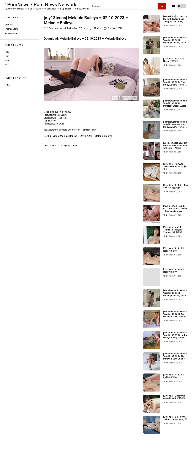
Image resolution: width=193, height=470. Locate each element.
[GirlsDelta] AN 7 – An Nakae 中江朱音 (173, 59)
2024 (7, 60)
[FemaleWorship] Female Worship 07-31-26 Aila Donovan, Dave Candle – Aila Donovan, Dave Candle (175, 358)
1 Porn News (53, 28)
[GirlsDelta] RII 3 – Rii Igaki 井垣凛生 (173, 270)
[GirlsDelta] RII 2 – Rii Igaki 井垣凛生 (173, 376)
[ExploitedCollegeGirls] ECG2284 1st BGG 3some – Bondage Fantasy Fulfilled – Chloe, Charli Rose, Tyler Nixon (175, 211)
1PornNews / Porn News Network (40, 4)
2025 (7, 56)
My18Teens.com (58, 118)
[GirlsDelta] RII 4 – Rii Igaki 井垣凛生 (173, 249)
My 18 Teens (80, 28)
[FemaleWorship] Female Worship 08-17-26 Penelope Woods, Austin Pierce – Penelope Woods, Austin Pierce (175, 106)
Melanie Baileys (67, 28)
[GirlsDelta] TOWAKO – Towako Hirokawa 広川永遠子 (175, 166)
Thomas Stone (11, 29)
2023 (7, 64)
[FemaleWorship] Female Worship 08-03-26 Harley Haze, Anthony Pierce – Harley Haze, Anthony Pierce (175, 337)
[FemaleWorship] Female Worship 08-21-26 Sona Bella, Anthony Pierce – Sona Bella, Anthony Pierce (175, 84)
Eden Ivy (9, 24)
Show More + (11, 33)
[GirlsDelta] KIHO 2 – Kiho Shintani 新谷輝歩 (175, 186)
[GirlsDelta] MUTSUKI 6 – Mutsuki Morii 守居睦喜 (175, 397)
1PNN (7, 85)
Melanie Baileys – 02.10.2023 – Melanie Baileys (93, 38)
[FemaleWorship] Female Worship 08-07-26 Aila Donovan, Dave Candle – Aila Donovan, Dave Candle (175, 316)
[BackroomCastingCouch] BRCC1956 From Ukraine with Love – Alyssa (175, 145)
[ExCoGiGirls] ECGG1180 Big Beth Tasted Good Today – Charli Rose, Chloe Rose (175, 20)
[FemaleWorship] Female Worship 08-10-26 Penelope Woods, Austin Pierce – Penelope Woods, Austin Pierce (175, 295)
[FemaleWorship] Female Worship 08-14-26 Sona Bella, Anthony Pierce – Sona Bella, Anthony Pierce (175, 127)
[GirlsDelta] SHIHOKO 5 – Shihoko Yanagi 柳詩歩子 (175, 418)
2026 (7, 52)
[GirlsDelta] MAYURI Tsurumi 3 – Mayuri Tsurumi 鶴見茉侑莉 (172, 229)
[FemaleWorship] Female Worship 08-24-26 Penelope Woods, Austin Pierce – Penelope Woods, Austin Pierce (175, 42)
